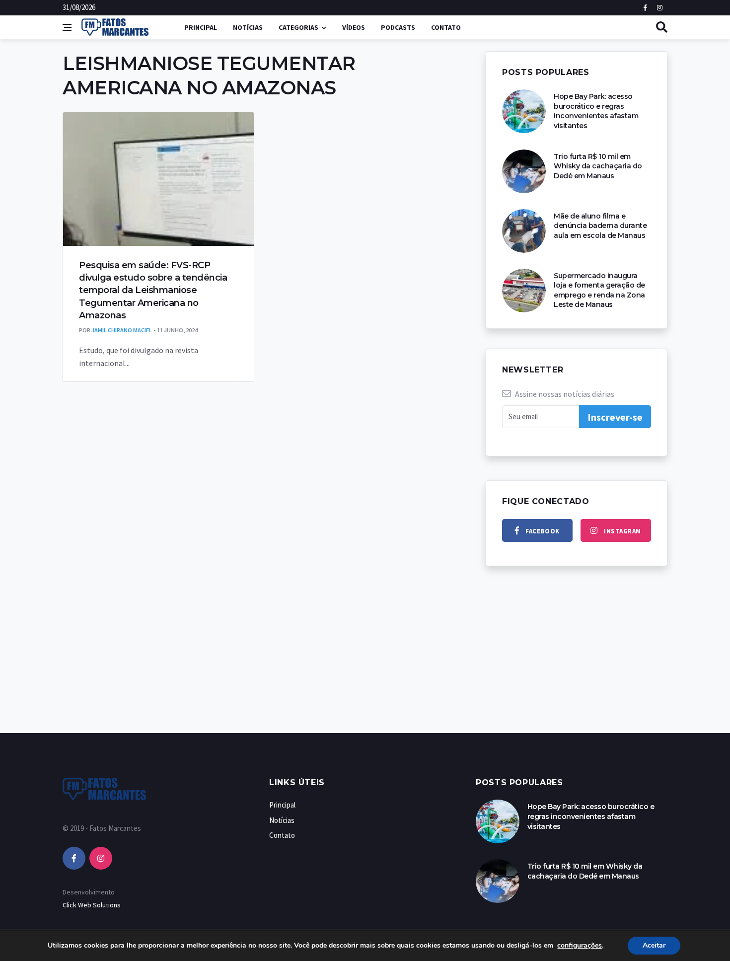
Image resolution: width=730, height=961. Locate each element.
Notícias (248, 27)
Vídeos (353, 27)
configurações (579, 945)
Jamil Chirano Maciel (121, 330)
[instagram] (100, 858)
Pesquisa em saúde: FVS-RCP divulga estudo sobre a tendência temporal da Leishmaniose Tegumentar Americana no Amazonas (153, 290)
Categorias (298, 27)
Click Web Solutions (92, 904)
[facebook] (74, 858)
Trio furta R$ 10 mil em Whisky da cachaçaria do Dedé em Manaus (598, 166)
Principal (200, 27)
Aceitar (654, 945)
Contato (446, 27)
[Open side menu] (67, 27)
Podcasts (398, 27)
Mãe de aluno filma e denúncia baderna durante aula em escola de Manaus (600, 226)
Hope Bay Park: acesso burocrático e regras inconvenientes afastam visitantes (596, 111)
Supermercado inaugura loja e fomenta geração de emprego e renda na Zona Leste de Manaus (599, 290)
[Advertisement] (365, 659)
